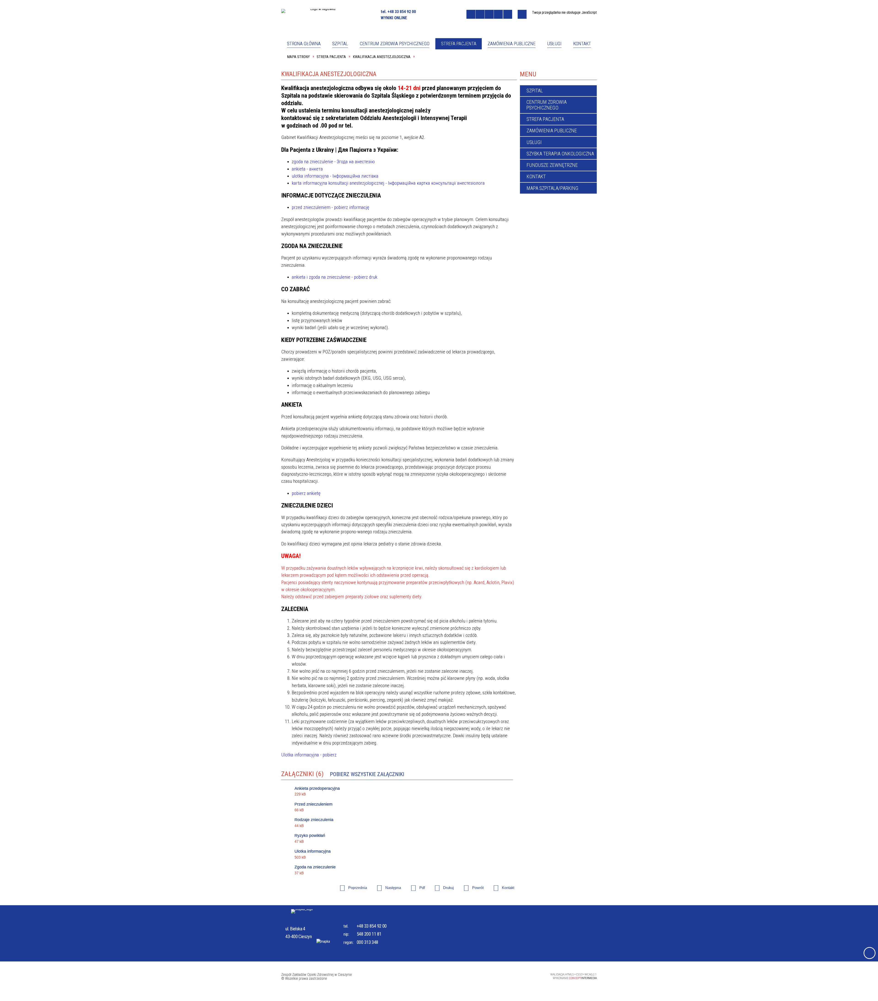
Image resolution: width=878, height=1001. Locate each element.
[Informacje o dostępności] (480, 14)
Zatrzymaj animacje (470, 14)
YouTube (438, 14)
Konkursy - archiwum (464, 479)
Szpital (297, 62)
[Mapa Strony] (522, 14)
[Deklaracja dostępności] (489, 14)
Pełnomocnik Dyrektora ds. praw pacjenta (394, 62)
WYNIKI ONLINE (394, 17)
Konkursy (376, 479)
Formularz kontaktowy (467, 80)
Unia (448, 14)
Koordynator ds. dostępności (319, 80)
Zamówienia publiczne (312, 479)
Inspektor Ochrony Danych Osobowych (547, 62)
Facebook (429, 14)
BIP (459, 14)
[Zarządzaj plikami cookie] (869, 953)
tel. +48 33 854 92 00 (398, 11)
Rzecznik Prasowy (461, 62)
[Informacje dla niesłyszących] (498, 14)
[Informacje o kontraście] (507, 14)
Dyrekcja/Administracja (392, 80)
